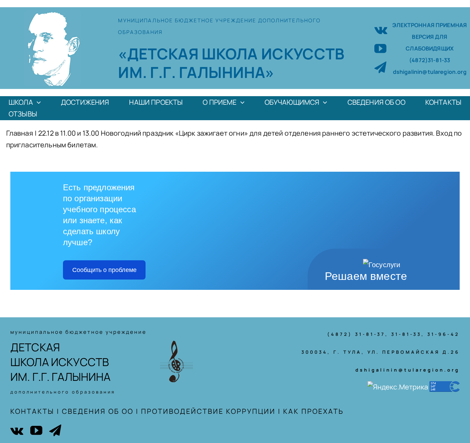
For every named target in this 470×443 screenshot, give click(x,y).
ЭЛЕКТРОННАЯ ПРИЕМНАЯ (429, 25)
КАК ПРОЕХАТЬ (313, 411)
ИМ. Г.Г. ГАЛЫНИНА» (196, 72)
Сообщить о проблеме (104, 269)
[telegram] (380, 67)
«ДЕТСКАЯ (159, 53)
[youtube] (380, 48)
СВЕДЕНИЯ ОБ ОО (97, 411)
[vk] (380, 29)
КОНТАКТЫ (32, 411)
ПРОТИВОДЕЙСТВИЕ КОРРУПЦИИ (208, 411)
